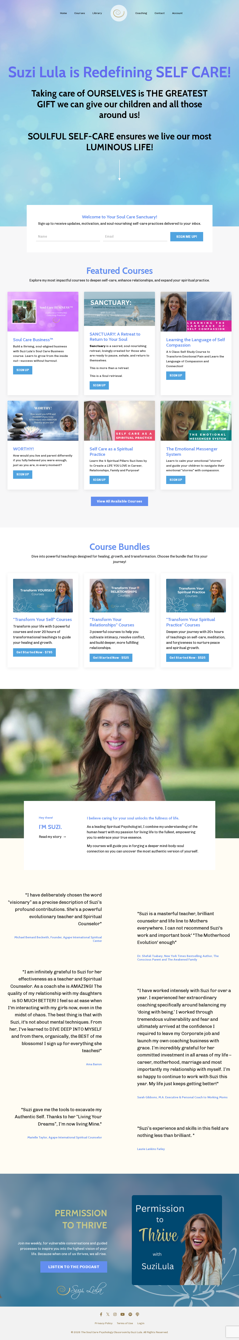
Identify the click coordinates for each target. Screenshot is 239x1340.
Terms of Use (125, 1323)
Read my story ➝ (52, 837)
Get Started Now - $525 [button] (111, 657)
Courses (79, 13)
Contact (160, 13)
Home (63, 13)
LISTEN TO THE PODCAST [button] (73, 1266)
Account (177, 13)
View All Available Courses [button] (119, 501)
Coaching (141, 13)
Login (140, 1323)
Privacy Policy (103, 1323)
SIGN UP (22, 370)
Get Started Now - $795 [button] (34, 652)
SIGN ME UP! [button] (186, 237)
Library (97, 13)
